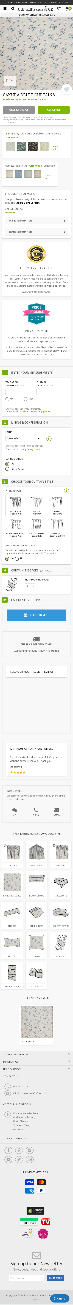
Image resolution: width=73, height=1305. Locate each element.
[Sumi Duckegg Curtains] (28, 174)
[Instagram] (30, 1150)
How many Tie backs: (37, 579)
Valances (60, 865)
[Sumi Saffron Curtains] (37, 174)
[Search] (13, 8)
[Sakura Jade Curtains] (21, 146)
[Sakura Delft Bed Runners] (36, 912)
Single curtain (18, 469)
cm (11, 399)
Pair (13, 464)
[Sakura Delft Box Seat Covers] (61, 912)
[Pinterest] (19, 1150)
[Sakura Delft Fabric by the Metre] (12, 882)
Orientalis (35, 165)
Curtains (12, 865)
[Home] (35, 10)
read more (10, 212)
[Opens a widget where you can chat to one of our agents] (59, 1298)
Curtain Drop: (44, 384)
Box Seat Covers (60, 926)
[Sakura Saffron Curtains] (44, 146)
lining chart (33, 449)
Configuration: (14, 458)
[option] (36, 1025)
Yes (12, 558)
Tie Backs (60, 956)
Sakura (10, 133)
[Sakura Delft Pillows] (12, 942)
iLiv (43, 99)
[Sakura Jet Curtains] (33, 146)
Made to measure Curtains (20, 99)
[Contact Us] (30, 1159)
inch (31, 399)
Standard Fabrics (12, 896)
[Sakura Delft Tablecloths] (61, 882)
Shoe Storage (12, 986)
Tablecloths (60, 896)
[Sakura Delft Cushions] (36, 942)
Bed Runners (36, 926)
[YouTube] (8, 1159)
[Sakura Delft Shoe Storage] (12, 972)
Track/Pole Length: (14, 384)
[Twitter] (19, 1159)
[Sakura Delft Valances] (61, 851)
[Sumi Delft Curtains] (18, 174)
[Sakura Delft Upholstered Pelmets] (12, 912)
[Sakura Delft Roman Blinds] (36, 882)
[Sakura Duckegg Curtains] (10, 146)
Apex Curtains (36, 865)
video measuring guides (36, 411)
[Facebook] (8, 1150)
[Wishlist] (59, 9)
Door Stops (36, 986)
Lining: (9, 432)
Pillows (12, 956)
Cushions (36, 956)
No (21, 558)
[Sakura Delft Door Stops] (36, 972)
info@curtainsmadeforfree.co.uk (30, 1093)
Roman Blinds (36, 896)
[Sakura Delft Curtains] (12, 851)
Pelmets (12, 926)
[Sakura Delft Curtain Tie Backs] (61, 942)
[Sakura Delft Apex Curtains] (36, 851)
